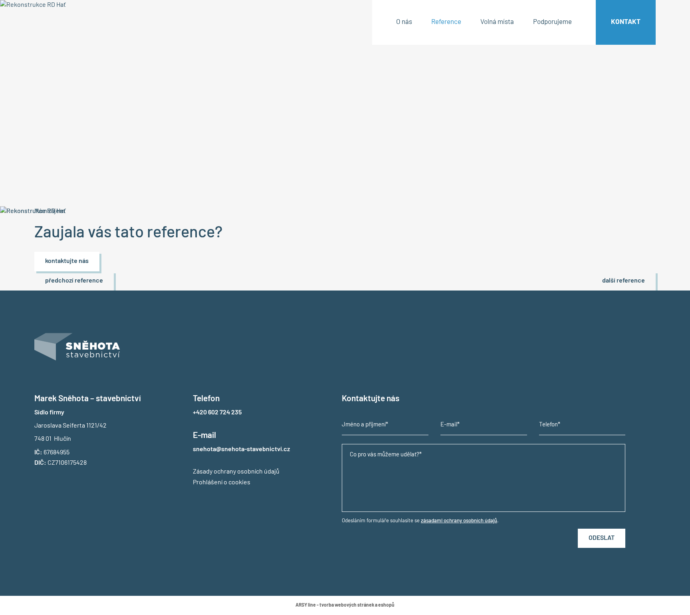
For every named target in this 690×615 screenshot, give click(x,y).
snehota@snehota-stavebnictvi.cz (241, 449)
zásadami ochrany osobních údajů (459, 520)
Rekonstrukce (105, 87)
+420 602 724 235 (217, 413)
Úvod (41, 87)
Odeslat (602, 538)
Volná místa (497, 22)
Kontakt (625, 22)
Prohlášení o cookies (221, 483)
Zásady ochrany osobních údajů (236, 472)
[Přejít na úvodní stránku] (79, 32)
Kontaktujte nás (67, 261)
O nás (404, 22)
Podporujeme (552, 22)
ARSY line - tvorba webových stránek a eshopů (345, 605)
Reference (446, 22)
